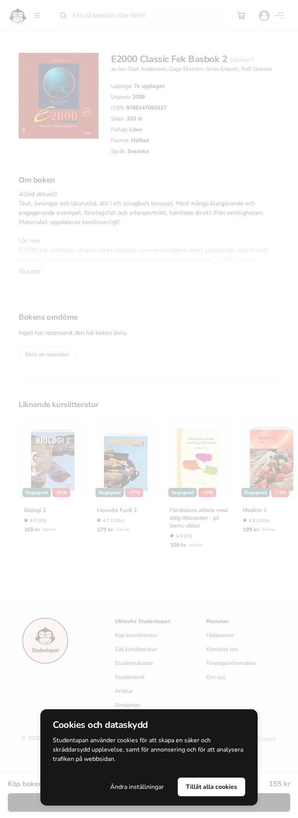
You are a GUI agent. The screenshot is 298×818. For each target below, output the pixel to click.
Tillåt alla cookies (211, 787)
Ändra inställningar (137, 787)
